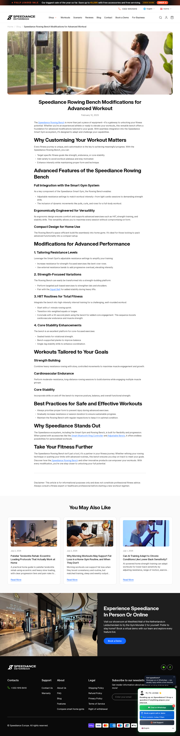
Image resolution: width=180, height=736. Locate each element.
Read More (16, 579)
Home (10, 26)
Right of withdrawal (98, 709)
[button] (53, 18)
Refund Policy (95, 693)
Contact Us (47, 688)
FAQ (59, 693)
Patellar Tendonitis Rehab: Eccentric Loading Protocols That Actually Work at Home (33, 559)
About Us (61, 688)
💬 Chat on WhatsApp (161, 707)
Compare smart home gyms (70, 709)
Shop (161, 2)
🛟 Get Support (157, 722)
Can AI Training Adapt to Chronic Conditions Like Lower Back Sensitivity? (145, 557)
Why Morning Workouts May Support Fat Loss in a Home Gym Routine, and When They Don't (89, 559)
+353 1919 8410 (129, 8)
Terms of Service (96, 703)
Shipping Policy (96, 688)
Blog (18, 26)
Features (61, 703)
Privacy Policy (95, 698)
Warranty (46, 693)
